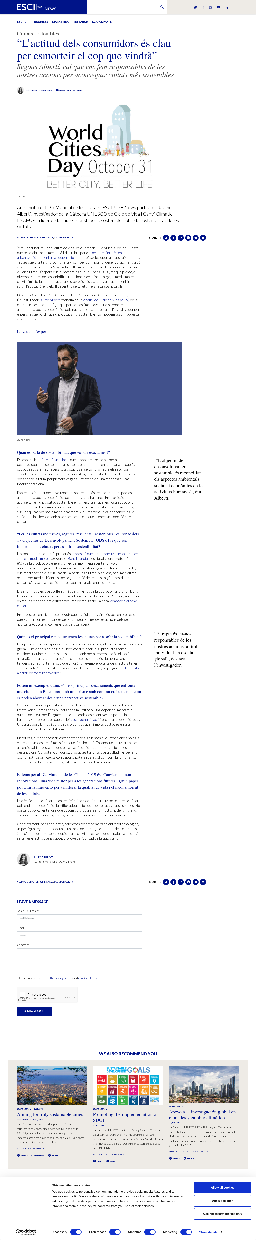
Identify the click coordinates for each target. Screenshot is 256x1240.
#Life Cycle (46, 237)
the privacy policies (61, 978)
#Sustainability (63, 237)
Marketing (60, 21)
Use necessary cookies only (222, 1213)
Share (54, 1155)
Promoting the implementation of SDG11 (125, 1117)
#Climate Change (28, 237)
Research (80, 21)
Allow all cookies (222, 1187)
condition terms (87, 978)
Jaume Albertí (50, 300)
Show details (208, 1232)
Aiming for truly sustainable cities (50, 1114)
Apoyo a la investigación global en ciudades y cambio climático (202, 1114)
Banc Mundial (78, 558)
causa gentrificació (85, 719)
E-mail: (21, 927)
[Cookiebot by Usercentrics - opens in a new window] (25, 1232)
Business (41, 21)
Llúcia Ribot (33, 90)
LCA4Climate (102, 21)
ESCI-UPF (23, 21)
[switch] (115, 1232)
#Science (186, 1151)
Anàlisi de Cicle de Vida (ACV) (106, 300)
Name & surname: (28, 910)
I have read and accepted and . (59, 978)
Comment (23, 944)
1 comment (37, 1155)
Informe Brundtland (54, 459)
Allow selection (222, 1200)
